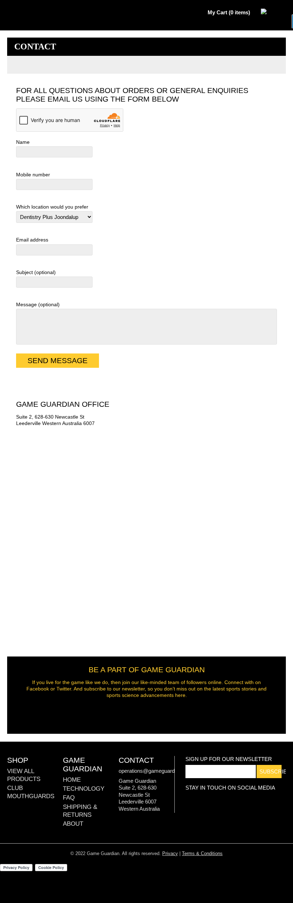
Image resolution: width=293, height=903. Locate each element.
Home (72, 779)
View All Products (23, 775)
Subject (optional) (36, 272)
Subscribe (270, 771)
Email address (32, 240)
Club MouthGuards (30, 792)
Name (23, 142)
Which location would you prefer (52, 207)
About (73, 823)
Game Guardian (30, 12)
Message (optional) (38, 304)
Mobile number (33, 174)
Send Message (58, 360)
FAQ (69, 797)
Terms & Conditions (202, 853)
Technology (83, 788)
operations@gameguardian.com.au (159, 771)
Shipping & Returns (80, 811)
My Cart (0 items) (229, 12)
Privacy (170, 853)
